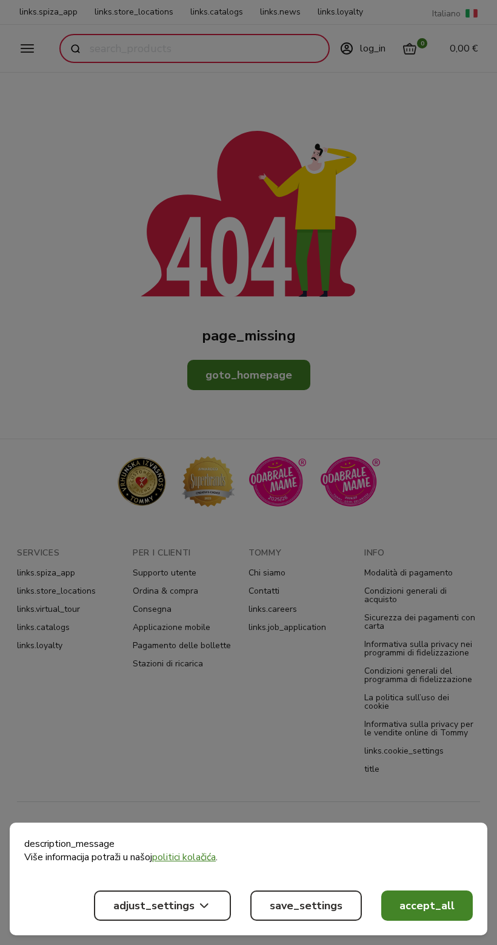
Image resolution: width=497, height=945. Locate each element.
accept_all (427, 905)
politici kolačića (184, 857)
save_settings (306, 905)
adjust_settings (154, 905)
